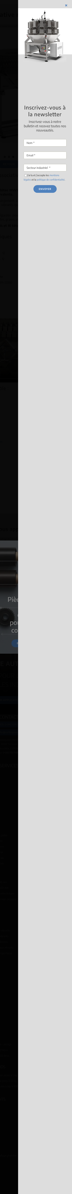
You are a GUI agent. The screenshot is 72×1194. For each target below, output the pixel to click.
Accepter (36, 598)
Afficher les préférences (36, 618)
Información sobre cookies (22, 625)
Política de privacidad (50, 625)
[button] (66, 570)
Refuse (36, 608)
